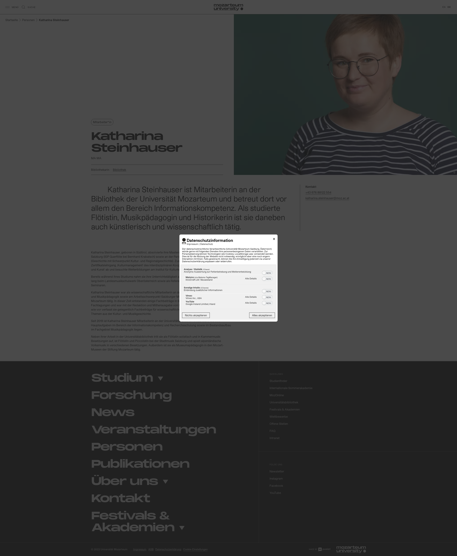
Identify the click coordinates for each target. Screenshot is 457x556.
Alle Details (251, 278)
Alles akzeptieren (262, 315)
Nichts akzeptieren (196, 315)
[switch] (267, 272)
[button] (264, 273)
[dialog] (228, 278)
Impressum (192, 244)
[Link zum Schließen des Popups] (274, 239)
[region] (228, 287)
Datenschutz (206, 244)
